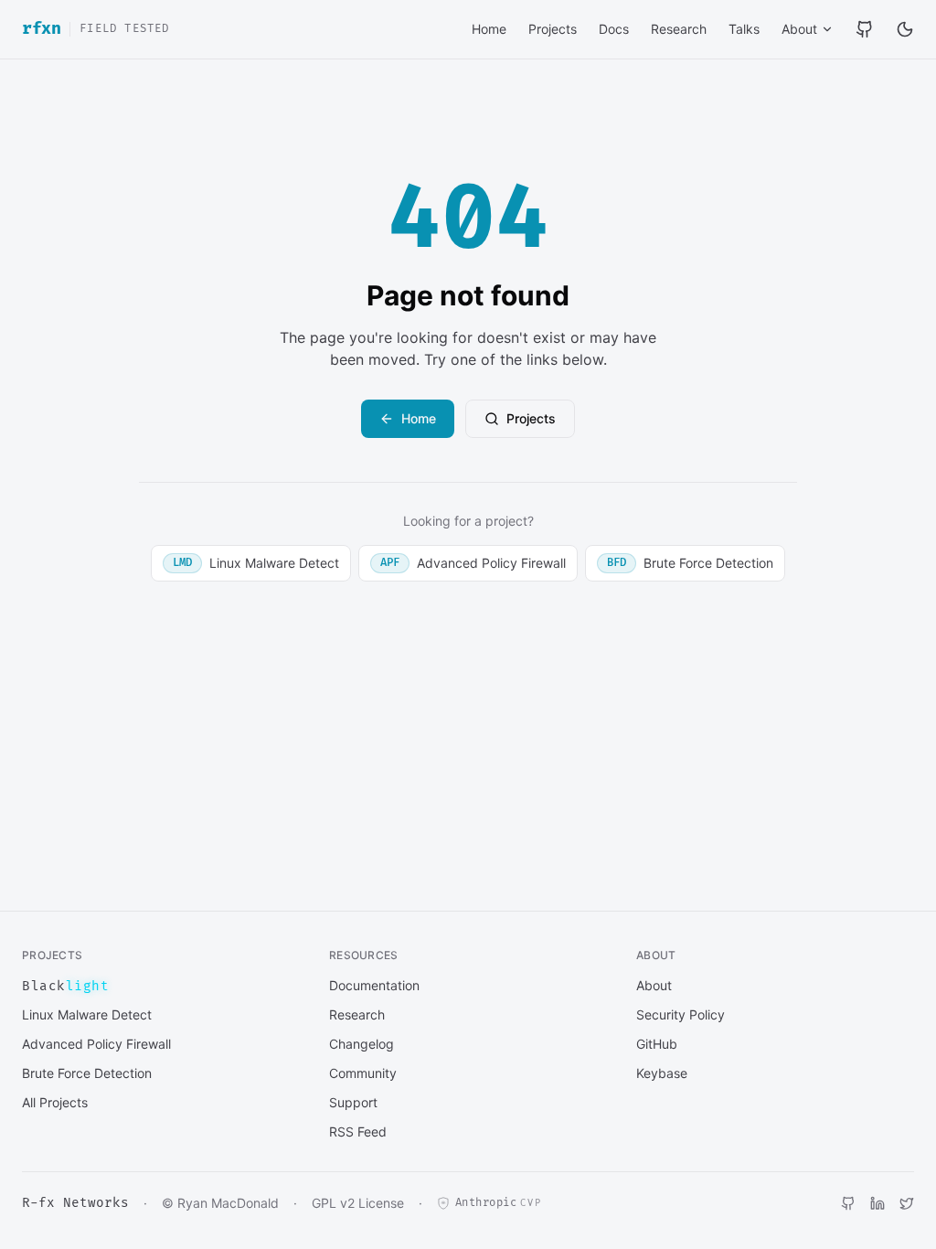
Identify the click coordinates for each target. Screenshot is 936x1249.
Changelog (361, 1044)
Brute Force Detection (690, 563)
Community (363, 1073)
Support (353, 1102)
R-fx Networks (75, 1203)
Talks (744, 29)
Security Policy (680, 1014)
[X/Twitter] (906, 1203)
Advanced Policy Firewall (473, 563)
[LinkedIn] (877, 1203)
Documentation (374, 985)
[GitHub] (865, 29)
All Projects (55, 1102)
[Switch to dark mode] (905, 29)
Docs (614, 29)
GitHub (656, 1044)
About (799, 29)
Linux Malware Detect (256, 563)
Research (679, 29)
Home (489, 29)
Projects (552, 29)
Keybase (661, 1073)
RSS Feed (358, 1131)
